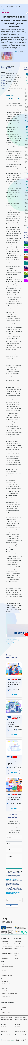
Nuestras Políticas (6, 951)
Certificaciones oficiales (7, 1004)
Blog (4, 6)
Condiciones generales (7, 953)
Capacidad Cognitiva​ (7, 1019)
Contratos (4, 1007)
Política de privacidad (6, 943)
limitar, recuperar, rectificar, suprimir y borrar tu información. (13, 893)
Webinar (16, 958)
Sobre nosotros (5, 941)
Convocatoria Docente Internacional (10, 993)
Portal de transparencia (7, 948)
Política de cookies (6, 955)
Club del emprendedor (7, 983)
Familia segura (5, 958)
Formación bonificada (6, 1012)
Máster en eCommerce (7, 1033)
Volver (3, 9)
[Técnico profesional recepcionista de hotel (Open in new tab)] (14, 669)
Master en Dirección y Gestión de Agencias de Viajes (13, 642)
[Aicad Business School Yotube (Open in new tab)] (19, 1040)
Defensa (4, 1024)
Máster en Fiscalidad (6, 1034)
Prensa (16, 948)
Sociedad (9, 6)
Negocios (4, 1026)
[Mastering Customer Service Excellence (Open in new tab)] (14, 784)
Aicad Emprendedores (6, 998)
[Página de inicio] (1, 6)
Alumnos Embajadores (7, 975)
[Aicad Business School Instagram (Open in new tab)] (23, 1040)
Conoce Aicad (18, 941)
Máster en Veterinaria (21, 1033)
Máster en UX (5, 1031)
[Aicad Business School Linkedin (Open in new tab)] (17, 1040)
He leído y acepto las (15, 872)
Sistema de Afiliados (19, 951)
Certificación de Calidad (7, 946)
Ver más (14, 695)
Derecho (18, 1024)
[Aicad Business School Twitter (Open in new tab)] (21, 1040)
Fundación (17, 953)
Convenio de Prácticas (7, 972)
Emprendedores (18, 943)
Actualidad (18, 1026)
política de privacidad (11, 879)
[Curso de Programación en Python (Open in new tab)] (14, 747)
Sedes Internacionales (19, 946)
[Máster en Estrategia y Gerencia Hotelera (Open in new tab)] (14, 707)
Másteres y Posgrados (19, 955)
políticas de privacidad (14, 872)
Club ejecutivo (5, 981)
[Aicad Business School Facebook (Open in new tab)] (25, 1040)
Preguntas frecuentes (6, 964)
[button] (27, 13)
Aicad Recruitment (6, 996)
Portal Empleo (5, 990)
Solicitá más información (7, 966)
